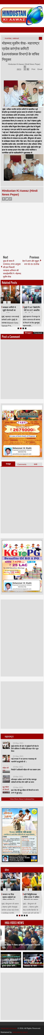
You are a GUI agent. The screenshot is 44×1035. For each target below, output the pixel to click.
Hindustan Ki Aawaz (9, 1028)
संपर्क (35, 464)
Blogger (28, 333)
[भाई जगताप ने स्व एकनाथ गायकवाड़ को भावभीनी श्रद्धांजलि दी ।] (6, 758)
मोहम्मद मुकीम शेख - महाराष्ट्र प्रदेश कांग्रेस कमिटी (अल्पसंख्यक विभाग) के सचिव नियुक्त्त (20, 51)
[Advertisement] (22, 228)
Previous (2, 294)
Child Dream (34, 894)
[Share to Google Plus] (14, 296)
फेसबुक (8, 464)
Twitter (7, 199)
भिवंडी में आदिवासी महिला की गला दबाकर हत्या (25, 770)
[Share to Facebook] (7, 296)
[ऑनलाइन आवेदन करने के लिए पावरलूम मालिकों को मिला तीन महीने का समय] (6, 779)
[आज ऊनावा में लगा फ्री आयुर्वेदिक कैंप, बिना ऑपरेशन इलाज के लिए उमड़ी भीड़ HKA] (28, 294)
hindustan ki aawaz (20, 1032)
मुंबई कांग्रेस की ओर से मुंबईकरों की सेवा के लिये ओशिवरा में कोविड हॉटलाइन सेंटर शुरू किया (25, 748)
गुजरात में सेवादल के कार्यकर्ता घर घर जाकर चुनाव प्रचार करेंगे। (10, 963)
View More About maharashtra (22, 799)
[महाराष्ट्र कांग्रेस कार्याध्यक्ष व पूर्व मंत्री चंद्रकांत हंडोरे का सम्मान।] (14, 881)
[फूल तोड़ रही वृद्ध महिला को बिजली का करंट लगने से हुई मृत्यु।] (6, 789)
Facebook (3, 199)
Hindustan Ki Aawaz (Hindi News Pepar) (24, 64)
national (16, 38)
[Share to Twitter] (10, 296)
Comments (21, 464)
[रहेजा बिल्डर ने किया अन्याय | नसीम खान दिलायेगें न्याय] (22, 937)
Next (40, 294)
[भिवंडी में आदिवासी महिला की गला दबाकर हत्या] (6, 769)
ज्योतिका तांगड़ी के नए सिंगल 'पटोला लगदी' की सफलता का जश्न (33, 963)
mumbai (8, 38)
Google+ (10, 199)
